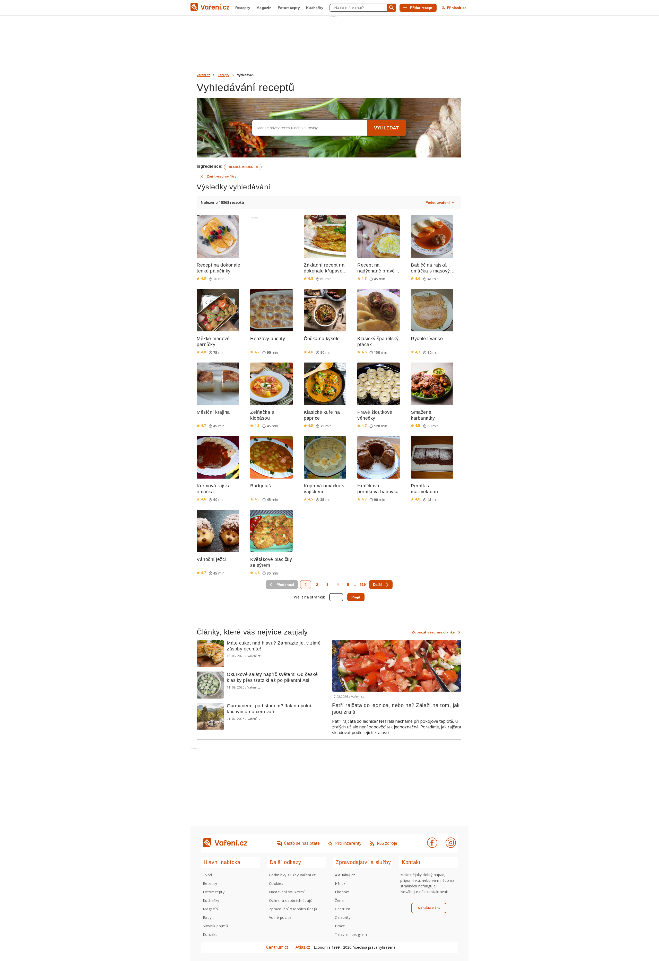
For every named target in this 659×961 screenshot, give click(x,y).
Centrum (342, 908)
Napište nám (429, 908)
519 (363, 585)
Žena (339, 900)
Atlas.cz (303, 947)
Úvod (207, 874)
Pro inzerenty (348, 843)
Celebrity (342, 917)
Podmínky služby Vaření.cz (292, 874)
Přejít (355, 597)
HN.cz (340, 883)
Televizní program (351, 934)
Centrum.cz (277, 947)
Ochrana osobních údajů (291, 900)
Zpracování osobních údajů (293, 908)
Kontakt (210, 934)
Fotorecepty (289, 8)
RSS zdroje (387, 843)
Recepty (242, 8)
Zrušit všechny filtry (221, 176)
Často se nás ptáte (302, 843)
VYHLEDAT (386, 127)
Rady (207, 917)
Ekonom (342, 891)
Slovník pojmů (215, 925)
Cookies (276, 883)
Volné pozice (280, 917)
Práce (340, 925)
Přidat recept (421, 8)
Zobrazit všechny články (433, 632)
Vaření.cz (203, 75)
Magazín (264, 8)
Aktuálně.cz (345, 874)
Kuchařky (314, 8)
